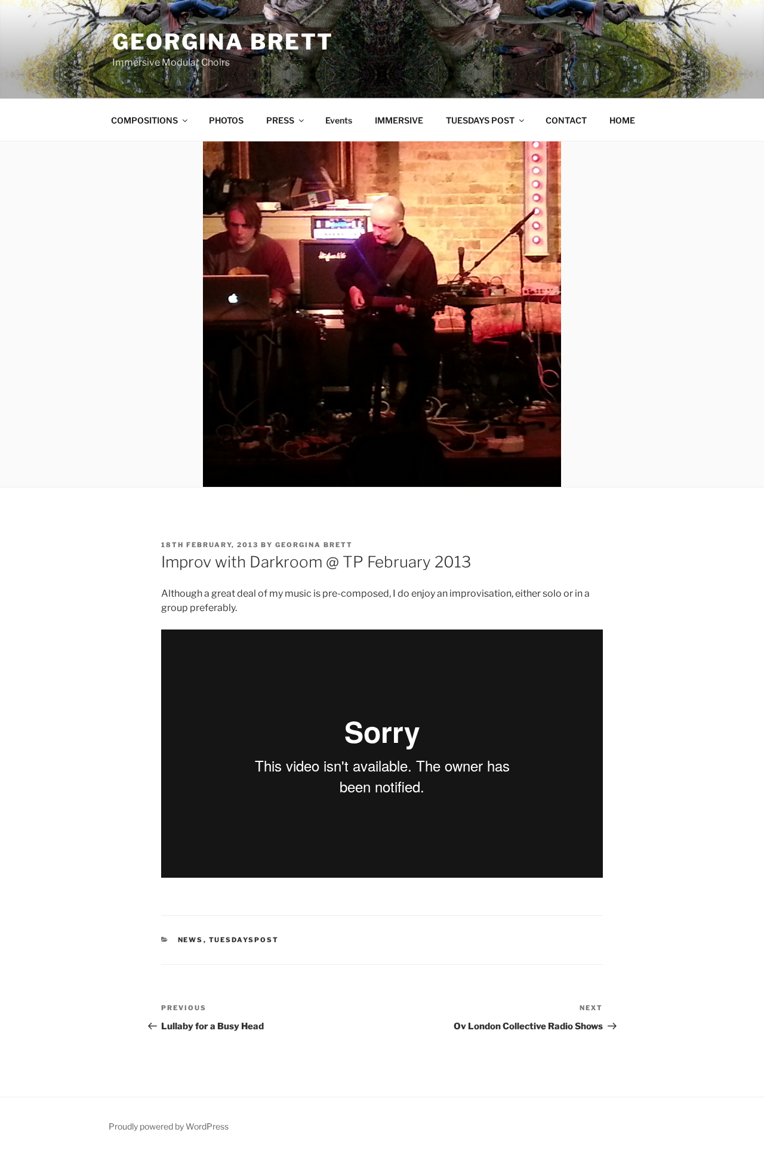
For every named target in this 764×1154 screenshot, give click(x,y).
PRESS (280, 120)
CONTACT (566, 120)
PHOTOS (226, 120)
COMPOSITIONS (144, 120)
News (191, 940)
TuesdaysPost (244, 940)
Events (338, 120)
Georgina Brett (223, 42)
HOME (622, 120)
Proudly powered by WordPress (169, 1126)
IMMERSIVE (399, 120)
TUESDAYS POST (480, 120)
